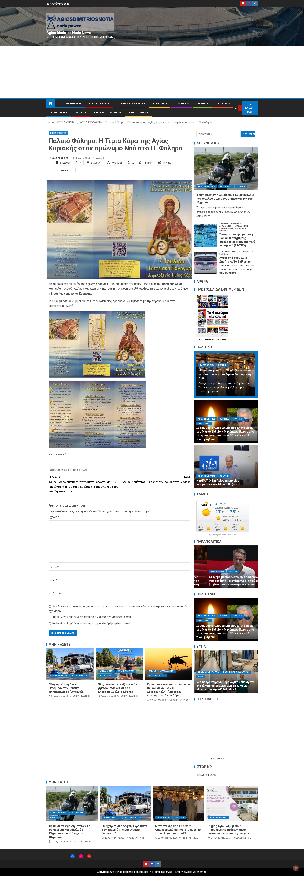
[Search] (235, 108)
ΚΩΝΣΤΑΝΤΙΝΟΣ (60, 158)
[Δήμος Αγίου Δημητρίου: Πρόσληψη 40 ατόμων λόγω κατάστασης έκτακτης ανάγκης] (232, 803)
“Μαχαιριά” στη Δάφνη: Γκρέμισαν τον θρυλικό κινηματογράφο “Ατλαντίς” (67, 688)
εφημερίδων (221, 339)
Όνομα (54, 567)
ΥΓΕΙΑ (231, 677)
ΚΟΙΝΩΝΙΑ (158, 103)
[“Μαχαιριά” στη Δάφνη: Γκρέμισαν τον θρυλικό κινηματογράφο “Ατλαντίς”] (70, 664)
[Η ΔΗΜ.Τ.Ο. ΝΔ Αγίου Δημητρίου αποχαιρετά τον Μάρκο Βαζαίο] (226, 466)
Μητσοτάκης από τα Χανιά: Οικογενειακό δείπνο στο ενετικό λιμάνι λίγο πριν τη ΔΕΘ (225, 374)
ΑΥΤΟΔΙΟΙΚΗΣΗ (98, 103)
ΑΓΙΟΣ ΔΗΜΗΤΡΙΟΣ (70, 103)
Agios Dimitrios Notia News (68, 33)
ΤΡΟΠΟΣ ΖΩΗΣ (137, 112)
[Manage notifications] (296, 868)
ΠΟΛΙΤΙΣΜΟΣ (57, 112)
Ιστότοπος (55, 593)
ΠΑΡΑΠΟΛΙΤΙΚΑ (207, 365)
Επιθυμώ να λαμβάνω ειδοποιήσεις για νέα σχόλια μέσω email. (91, 617)
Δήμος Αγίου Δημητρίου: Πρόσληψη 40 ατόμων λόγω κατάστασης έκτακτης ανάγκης (229, 829)
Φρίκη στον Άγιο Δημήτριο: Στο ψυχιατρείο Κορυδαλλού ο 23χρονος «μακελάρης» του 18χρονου (225, 198)
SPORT (79, 112)
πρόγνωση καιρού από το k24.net (222, 535)
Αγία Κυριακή (62, 469)
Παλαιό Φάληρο (80, 469)
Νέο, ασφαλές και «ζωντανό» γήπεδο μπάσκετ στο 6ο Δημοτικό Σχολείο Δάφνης (117, 688)
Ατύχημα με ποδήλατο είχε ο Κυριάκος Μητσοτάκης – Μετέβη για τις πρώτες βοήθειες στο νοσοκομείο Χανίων (222, 580)
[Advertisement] (152, 72)
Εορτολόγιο (217, 758)
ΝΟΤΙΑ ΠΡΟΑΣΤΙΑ (58, 133)
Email (53, 580)
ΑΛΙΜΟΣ (152, 671)
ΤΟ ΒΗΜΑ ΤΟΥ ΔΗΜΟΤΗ (131, 103)
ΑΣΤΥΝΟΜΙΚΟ (226, 186)
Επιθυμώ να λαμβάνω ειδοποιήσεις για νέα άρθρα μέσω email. (91, 623)
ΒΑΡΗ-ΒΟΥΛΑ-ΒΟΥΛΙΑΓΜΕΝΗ (231, 228)
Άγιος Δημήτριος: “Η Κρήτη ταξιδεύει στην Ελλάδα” (156, 479)
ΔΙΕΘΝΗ (201, 103)
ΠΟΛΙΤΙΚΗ (180, 103)
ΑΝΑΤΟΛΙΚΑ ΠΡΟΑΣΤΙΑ (229, 224)
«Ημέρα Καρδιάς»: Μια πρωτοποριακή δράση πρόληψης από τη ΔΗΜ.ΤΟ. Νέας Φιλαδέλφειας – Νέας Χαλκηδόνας (225, 685)
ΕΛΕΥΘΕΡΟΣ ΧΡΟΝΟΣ (106, 112)
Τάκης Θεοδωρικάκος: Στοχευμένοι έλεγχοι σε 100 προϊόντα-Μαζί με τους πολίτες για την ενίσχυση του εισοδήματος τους (83, 484)
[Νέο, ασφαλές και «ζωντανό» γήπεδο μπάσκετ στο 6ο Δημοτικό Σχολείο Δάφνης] (119, 664)
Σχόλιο (54, 517)
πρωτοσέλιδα (206, 339)
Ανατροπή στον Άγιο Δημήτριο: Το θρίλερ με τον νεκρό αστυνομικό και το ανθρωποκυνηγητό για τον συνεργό (236, 265)
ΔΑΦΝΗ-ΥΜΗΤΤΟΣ (58, 676)
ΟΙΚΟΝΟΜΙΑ (223, 103)
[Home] (50, 103)
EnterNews (182, 872)
